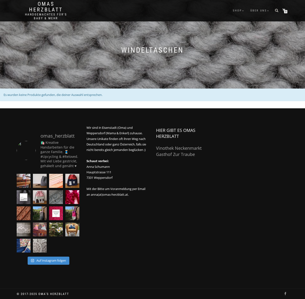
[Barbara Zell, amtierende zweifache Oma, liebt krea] (23, 197)
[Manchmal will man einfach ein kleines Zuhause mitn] (40, 197)
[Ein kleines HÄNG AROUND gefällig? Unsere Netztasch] (40, 213)
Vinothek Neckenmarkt (179, 148)
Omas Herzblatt (46, 7)
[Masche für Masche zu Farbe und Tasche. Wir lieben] (72, 197)
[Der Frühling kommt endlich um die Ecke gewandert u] (56, 229)
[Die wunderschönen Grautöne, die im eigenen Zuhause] (56, 197)
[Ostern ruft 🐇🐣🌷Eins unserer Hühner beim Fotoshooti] (23, 181)
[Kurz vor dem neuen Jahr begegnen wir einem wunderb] (23, 246)
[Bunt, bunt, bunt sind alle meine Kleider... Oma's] (56, 213)
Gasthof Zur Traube (175, 154)
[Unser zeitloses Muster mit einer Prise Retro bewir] (40, 181)
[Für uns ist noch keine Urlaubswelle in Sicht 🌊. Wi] (23, 213)
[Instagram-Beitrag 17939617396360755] (40, 246)
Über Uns (258, 10)
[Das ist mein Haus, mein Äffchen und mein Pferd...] (72, 181)
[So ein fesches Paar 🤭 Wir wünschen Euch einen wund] (72, 229)
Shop (237, 10)
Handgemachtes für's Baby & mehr (46, 16)
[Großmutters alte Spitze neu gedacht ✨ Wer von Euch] (23, 229)
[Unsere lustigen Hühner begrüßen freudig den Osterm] (40, 229)
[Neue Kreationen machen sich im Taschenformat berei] (56, 181)
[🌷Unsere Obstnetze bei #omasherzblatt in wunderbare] (72, 213)
